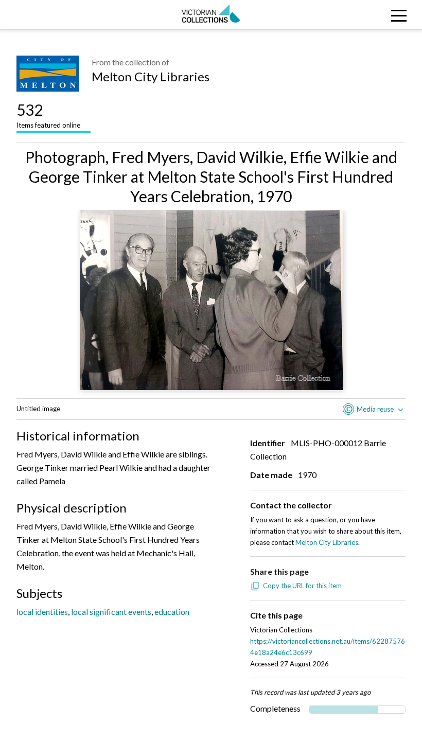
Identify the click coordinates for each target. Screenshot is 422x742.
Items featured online (48, 114)
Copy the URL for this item (302, 585)
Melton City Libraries (150, 76)
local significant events (111, 611)
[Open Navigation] (369, 14)
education (171, 611)
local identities (42, 611)
